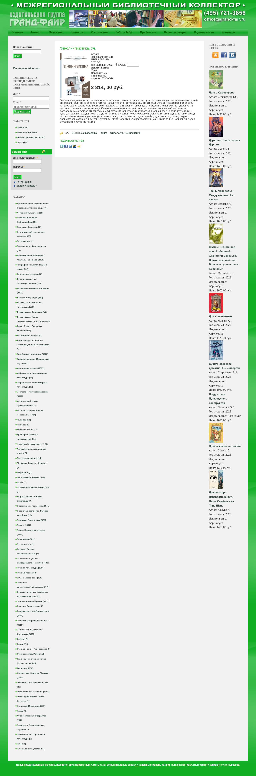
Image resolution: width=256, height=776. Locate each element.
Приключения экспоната (225, 446)
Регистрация (24, 181)
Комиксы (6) (23, 425)
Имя (16, 93)
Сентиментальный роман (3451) (33, 601)
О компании (99, 32)
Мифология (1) (24, 472)
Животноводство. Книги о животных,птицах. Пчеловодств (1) (33, 344)
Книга (104, 133)
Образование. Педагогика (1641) (33, 506)
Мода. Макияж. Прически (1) (31, 477)
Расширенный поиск (26, 68)
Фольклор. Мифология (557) (31, 706)
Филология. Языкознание (125, 133)
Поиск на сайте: (23, 47)
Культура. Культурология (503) (32, 444)
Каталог (36, 32)
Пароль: (18, 167)
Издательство (204, 32)
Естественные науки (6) (29, 335)
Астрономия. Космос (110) (30, 213)
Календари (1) (24, 420)
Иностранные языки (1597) (30, 368)
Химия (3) (21, 711)
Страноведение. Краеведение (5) (33, 649)
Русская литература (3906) (30, 568)
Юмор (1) (21, 744)
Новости (77, 32)
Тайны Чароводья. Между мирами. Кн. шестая (221, 195)
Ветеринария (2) (25, 241)
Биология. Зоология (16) (29, 227)
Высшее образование (85, 133)
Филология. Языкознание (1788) (33, 692)
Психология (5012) (26, 539)
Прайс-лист (148, 32)
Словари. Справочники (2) (30, 606)
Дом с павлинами (220, 316)
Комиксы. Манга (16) (27, 429)
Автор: (213, 96)
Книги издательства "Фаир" (31, 137)
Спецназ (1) (22, 639)
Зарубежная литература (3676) (32, 354)
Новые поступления (27, 132)
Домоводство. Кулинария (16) (32, 312)
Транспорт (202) (25, 668)
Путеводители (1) (25, 544)
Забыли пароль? (27, 185)
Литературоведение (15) (29, 458)
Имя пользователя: (25, 158)
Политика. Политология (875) (31, 520)
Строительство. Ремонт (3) (30, 654)
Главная (17, 32)
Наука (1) (21, 482)
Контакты (228, 32)
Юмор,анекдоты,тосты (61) (30, 749)
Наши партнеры (175, 32)
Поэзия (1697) (24, 525)
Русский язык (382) (26, 573)
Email (17, 102)
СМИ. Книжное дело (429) (29, 578)
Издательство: (218, 105)
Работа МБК (123, 32)
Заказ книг (56, 32)
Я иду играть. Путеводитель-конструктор (218, 398)
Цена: (213, 114)
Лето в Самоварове (221, 92)
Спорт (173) (22, 644)
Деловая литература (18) (29, 274)
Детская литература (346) (30, 298)
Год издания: (217, 101)
